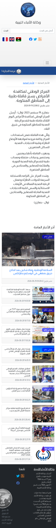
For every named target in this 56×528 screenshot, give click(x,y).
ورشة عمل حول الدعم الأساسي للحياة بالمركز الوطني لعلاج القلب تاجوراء (17, 351)
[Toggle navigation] (47, 63)
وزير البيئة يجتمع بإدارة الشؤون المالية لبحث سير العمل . (18, 389)
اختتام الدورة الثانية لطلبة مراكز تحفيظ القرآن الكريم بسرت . (18, 409)
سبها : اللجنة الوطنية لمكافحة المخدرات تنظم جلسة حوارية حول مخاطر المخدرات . (18, 291)
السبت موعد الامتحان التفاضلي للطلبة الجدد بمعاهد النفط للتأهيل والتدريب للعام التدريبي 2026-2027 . (17, 451)
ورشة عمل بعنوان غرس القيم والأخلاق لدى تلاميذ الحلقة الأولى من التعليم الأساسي (17, 331)
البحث (5, 31)
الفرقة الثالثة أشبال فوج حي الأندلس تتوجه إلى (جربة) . (19, 429)
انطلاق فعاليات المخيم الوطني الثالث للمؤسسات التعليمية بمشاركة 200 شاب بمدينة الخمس (18, 372)
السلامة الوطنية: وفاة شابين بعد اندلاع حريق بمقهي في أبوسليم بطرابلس (30, 271)
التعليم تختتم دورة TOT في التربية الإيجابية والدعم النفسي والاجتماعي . (18, 311)
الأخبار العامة (28, 83)
